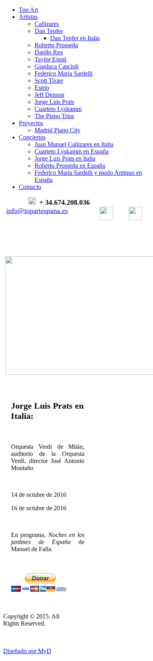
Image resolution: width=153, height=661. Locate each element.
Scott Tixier (49, 80)
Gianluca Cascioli (56, 66)
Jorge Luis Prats (54, 101)
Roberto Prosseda (56, 45)
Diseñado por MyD (27, 651)
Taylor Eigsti (50, 59)
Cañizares (47, 23)
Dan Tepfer (49, 31)
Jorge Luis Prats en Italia (65, 158)
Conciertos (32, 137)
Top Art (28, 9)
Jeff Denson (49, 94)
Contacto (30, 186)
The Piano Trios (54, 116)
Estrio (42, 87)
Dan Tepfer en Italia (75, 38)
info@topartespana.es (37, 211)
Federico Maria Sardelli (64, 73)
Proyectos (31, 123)
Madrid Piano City (57, 130)
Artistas (28, 16)
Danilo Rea (49, 52)
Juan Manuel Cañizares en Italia (74, 144)
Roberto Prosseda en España (70, 165)
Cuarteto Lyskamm (58, 109)
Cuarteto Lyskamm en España (72, 151)
